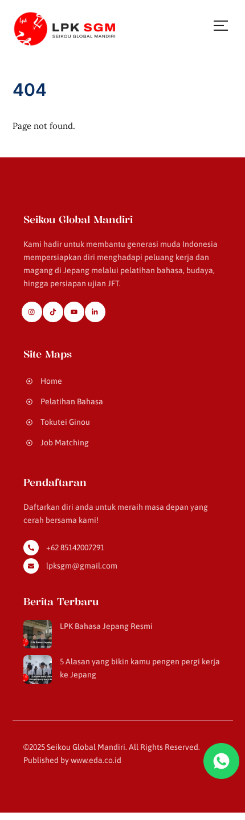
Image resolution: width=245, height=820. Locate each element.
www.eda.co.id (96, 760)
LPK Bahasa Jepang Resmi (106, 626)
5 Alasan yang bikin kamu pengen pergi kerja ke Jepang (140, 668)
